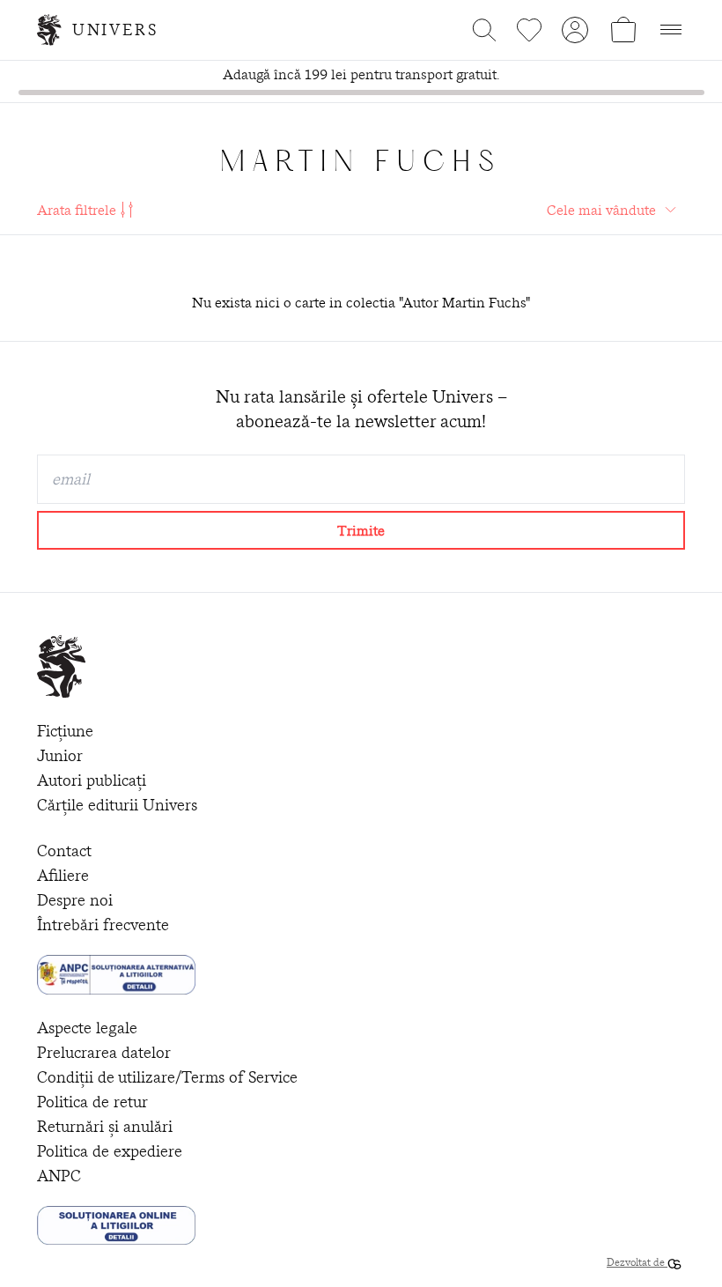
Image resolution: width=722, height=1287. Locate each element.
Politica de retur (92, 1101)
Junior (60, 755)
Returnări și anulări (105, 1126)
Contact (64, 850)
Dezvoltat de (637, 1261)
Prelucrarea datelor (104, 1052)
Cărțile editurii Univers (117, 805)
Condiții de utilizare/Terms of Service (167, 1077)
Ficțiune (65, 731)
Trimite (361, 530)
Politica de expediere (109, 1151)
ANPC (59, 1175)
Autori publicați (91, 780)
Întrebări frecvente (103, 924)
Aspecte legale (87, 1027)
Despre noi (75, 900)
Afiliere (63, 875)
